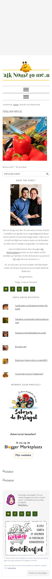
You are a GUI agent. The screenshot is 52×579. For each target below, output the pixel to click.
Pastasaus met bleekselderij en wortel (30, 333)
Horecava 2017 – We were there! (15, 167)
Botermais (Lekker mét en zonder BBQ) (31, 360)
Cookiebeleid (12, 568)
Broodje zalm (20, 346)
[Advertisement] (26, 27)
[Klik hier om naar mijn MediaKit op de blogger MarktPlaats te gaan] (23, 465)
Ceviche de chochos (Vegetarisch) (29, 374)
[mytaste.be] (8, 480)
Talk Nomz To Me (26, 69)
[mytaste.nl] (8, 471)
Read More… (23, 505)
